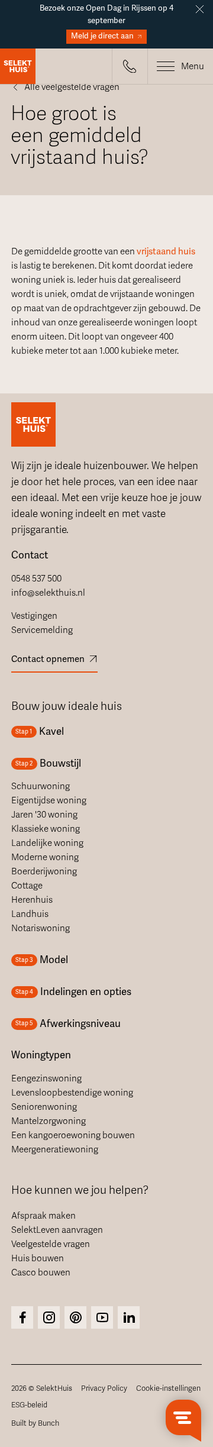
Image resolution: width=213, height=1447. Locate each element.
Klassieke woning (45, 828)
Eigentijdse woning (48, 800)
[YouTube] (102, 1317)
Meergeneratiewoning (54, 1149)
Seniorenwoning (44, 1107)
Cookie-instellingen (168, 1388)
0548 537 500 (36, 578)
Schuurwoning (40, 786)
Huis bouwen (37, 1258)
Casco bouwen (40, 1272)
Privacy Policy (104, 1388)
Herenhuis (32, 899)
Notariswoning (40, 928)
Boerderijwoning (44, 871)
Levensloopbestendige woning (72, 1092)
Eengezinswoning (46, 1078)
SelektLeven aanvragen (57, 1230)
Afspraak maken (43, 1215)
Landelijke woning (47, 843)
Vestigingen (34, 616)
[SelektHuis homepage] (18, 66)
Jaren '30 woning (44, 814)
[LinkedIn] (129, 1317)
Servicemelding (42, 630)
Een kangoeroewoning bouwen (73, 1135)
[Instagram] (22, 1317)
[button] (129, 66)
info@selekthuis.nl (48, 592)
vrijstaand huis (166, 251)
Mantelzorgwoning (48, 1121)
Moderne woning (45, 857)
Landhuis (30, 914)
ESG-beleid (29, 1405)
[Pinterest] (75, 1317)
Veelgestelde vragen (50, 1244)
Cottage (27, 885)
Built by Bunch (35, 1423)
